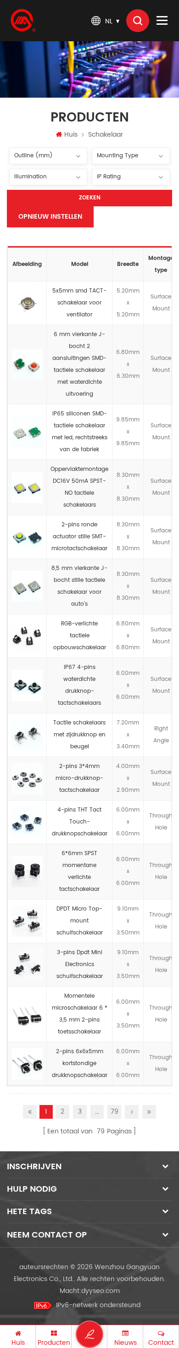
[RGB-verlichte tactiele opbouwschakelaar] (27, 636)
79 (114, 1111)
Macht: (90, 1291)
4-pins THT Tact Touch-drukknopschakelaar (79, 822)
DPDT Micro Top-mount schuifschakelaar (79, 921)
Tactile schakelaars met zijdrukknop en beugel (79, 734)
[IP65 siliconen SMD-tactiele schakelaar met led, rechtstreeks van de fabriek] (27, 431)
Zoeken (90, 197)
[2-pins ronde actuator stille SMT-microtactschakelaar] (27, 536)
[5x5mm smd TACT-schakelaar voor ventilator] (27, 303)
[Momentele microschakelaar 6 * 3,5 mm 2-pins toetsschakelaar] (27, 1014)
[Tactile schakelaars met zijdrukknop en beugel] (27, 735)
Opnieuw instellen (50, 216)
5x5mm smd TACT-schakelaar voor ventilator (79, 303)
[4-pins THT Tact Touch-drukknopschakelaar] (27, 822)
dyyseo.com (100, 1291)
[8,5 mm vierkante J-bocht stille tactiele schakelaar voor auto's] (27, 586)
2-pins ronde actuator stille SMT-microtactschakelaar (79, 536)
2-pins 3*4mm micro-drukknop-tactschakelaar (79, 778)
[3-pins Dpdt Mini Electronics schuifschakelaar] (27, 964)
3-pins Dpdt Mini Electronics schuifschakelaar (79, 964)
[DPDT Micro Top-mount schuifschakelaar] (27, 921)
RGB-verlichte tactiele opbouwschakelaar (79, 635)
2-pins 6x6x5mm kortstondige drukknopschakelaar (79, 1063)
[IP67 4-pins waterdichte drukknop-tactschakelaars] (27, 685)
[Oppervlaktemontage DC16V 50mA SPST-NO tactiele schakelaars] (27, 487)
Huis (71, 134)
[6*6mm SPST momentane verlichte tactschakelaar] (27, 871)
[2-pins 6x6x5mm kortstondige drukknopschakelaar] (27, 1063)
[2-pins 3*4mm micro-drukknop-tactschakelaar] (27, 778)
